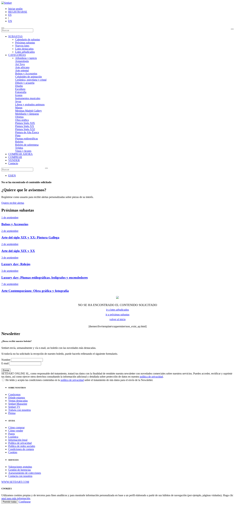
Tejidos (19, 147)
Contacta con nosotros (20, 476)
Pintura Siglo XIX (25, 123)
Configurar (25, 501)
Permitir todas (10, 502)
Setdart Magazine (17, 403)
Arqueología (22, 61)
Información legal (17, 439)
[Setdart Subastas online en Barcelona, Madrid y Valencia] (6, 2)
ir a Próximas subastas (117, 314)
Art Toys (20, 64)
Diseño (19, 85)
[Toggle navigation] (2, 27)
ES (10, 14)
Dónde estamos (16, 397)
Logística (13, 436)
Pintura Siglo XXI (25, 129)
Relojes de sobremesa (27, 144)
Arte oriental (22, 70)
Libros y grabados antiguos (30, 104)
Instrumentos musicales (27, 98)
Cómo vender (15, 430)
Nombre (5, 359)
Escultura (20, 89)
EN (10, 21)
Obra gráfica (22, 120)
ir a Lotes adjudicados (117, 309)
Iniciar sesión (15, 8)
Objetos (19, 116)
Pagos (11, 433)
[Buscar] (232, 29)
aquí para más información (15, 498)
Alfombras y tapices (26, 58)
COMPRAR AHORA (20, 154)
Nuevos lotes (22, 45)
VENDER (14, 160)
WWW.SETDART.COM (15, 481)
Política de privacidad (20, 443)
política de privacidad (151, 376)
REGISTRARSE (17, 11)
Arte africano (22, 67)
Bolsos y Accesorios (26, 73)
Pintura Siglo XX (24, 126)
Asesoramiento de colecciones (24, 472)
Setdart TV (14, 406)
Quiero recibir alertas (12, 202)
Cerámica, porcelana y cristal (30, 79)
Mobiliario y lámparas (27, 113)
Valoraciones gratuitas (20, 466)
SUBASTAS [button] (15, 36)
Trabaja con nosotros (19, 410)
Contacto (13, 163)
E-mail (5, 363)
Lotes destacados (24, 48)
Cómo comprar (16, 427)
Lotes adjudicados (25, 51)
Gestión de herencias (19, 469)
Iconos (18, 95)
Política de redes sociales (21, 446)
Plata (17, 135)
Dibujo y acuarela (24, 82)
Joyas (18, 101)
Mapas (18, 107)
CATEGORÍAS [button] (17, 54)
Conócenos (14, 394)
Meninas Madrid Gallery (28, 110)
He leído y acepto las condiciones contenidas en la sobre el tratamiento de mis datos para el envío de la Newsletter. (79, 380)
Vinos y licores (23, 150)
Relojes (19, 141)
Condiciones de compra (21, 449)
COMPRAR (15, 157)
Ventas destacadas (18, 400)
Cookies (12, 452)
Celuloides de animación (28, 76)
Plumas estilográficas (26, 138)
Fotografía (20, 92)
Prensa (11, 413)
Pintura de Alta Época (27, 132)
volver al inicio (117, 319)
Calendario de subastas (27, 39)
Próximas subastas (25, 42)
